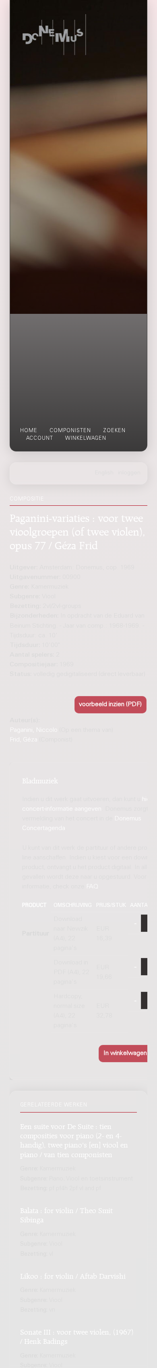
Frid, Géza (23, 740)
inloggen (129, 473)
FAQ (92, 887)
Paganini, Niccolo (34, 730)
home (28, 431)
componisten (70, 431)
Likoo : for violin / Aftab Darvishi (73, 1275)
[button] (110, 704)
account (39, 438)
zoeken (114, 431)
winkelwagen (85, 438)
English (104, 473)
